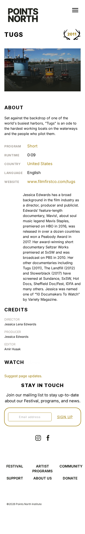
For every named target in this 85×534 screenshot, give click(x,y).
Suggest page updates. (23, 376)
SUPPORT (15, 478)
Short (32, 146)
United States (40, 163)
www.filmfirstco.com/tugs (51, 181)
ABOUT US (42, 478)
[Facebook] (48, 438)
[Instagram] (38, 438)
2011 (71, 34)
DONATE (70, 478)
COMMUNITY (71, 466)
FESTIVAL (14, 466)
